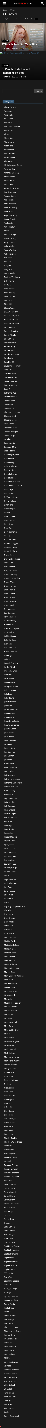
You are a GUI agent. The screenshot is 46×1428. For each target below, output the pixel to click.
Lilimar (7, 902)
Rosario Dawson (11, 1169)
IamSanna (8, 674)
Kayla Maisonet (10, 798)
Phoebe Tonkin (10, 1138)
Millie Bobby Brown (12, 1030)
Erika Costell (9, 605)
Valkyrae (7, 1366)
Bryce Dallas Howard (12, 366)
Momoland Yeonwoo (13, 1061)
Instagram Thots (11, 686)
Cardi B (7, 389)
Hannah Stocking (11, 663)
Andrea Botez (9, 196)
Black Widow (9, 308)
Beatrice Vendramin (12, 277)
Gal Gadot (8, 644)
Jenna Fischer (9, 713)
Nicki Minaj (8, 1091)
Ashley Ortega (10, 234)
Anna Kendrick (10, 203)
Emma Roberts (10, 593)
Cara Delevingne (11, 385)
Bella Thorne (9, 296)
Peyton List (8, 1134)
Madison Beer (10, 952)
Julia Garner (9, 756)
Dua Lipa (8, 535)
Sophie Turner (10, 1269)
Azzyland (7, 265)
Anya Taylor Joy (10, 215)
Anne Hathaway (10, 207)
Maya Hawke (9, 987)
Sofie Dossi (9, 1238)
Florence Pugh (10, 624)
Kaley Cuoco (9, 763)
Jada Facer (8, 694)
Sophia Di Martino (11, 1250)
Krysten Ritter (9, 840)
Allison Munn (9, 157)
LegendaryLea (10, 879)
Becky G (7, 285)
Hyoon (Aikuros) (10, 671)
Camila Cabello (10, 373)
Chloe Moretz (9, 408)
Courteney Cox (10, 443)
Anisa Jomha (9, 200)
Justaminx (8, 759)
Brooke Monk (9, 350)
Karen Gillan (9, 771)
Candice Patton (10, 381)
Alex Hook (8, 122)
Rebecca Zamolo (11, 1157)
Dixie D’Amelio (10, 520)
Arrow (6, 230)
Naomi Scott (9, 1072)
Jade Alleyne (9, 698)
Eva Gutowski (9, 613)
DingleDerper (9, 508)
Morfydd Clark (10, 1068)
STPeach (5, 41)
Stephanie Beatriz (11, 1281)
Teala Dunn (9, 1308)
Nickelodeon (9, 1088)
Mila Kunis (8, 1018)
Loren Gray (8, 925)
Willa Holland (9, 1385)
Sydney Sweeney (11, 1296)
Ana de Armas (10, 192)
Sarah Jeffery (9, 1200)
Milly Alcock (9, 1037)
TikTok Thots (9, 1335)
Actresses (19, 19)
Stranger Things (10, 1288)
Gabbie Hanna (10, 636)
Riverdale (8, 1161)
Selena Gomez (10, 1207)
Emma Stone (9, 597)
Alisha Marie (9, 142)
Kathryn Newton (11, 786)
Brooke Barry (9, 346)
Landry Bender (10, 852)
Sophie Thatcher (11, 1265)
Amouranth (8, 184)
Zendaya (7, 1400)
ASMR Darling (9, 238)
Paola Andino (9, 1122)
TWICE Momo (10, 1346)
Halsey (7, 659)
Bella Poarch (9, 288)
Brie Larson (9, 339)
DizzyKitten (8, 524)
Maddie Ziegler (10, 941)
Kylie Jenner (9, 844)
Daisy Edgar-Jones (11, 454)
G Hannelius (9, 632)
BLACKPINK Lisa (11, 319)
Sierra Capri (9, 1211)
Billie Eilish (8, 304)
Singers (7, 1215)
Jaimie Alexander (11, 709)
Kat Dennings (9, 775)
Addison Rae (29, 19)
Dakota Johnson (11, 466)
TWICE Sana (9, 1350)
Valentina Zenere (11, 1362)
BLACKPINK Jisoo (11, 315)
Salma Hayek (9, 1188)
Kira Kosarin (9, 821)
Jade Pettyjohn (10, 701)
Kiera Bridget (9, 810)
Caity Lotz (8, 369)
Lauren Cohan (10, 864)
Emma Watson (10, 601)
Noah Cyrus (9, 1099)
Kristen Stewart (10, 837)
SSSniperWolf (9, 1273)
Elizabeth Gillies (10, 547)
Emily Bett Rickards (12, 559)
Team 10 (8, 1312)
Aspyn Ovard (9, 242)
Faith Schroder (10, 617)
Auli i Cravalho (10, 254)
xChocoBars (9, 1393)
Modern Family (10, 1049)
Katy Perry (8, 794)
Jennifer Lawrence (11, 725)
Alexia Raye (9, 130)
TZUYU (7, 1358)
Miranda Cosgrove (11, 1041)
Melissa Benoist (10, 1006)
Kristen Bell (8, 833)
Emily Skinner (9, 566)
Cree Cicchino (9, 451)
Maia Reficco (9, 960)
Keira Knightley (10, 802)
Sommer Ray (9, 1242)
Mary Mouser (9, 979)
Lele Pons (8, 887)
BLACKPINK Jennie (12, 312)
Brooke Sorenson (11, 354)
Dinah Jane (8, 505)
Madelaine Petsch (11, 945)
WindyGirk (8, 1389)
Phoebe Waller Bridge (13, 1142)
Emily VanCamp (10, 570)
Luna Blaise (9, 933)
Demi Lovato (9, 493)
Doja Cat (8, 528)
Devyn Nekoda (10, 501)
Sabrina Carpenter (11, 1176)
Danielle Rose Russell (13, 485)
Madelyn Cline (10, 949)
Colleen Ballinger (11, 431)
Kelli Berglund (9, 806)
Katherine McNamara (13, 783)
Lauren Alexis (9, 860)
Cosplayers (8, 439)
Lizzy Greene (9, 918)
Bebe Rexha (9, 281)
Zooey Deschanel (11, 1416)
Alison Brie (8, 146)
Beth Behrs (8, 300)
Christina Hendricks (12, 412)
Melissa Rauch (10, 1014)
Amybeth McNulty (11, 188)
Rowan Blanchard (11, 1173)
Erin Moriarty (9, 609)
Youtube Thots (10, 1396)
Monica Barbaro (11, 1064)
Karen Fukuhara (10, 767)
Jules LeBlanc (9, 748)
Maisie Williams (10, 964)
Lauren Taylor (10, 871)
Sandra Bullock (10, 1192)
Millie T (7, 1034)
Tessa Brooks (10, 1315)
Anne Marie (9, 211)
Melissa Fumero (10, 1010)
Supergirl (7, 1292)
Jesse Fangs (9, 732)
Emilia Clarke (9, 555)
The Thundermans (11, 1327)
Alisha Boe (8, 138)
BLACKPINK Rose (11, 323)
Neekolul (7, 1084)
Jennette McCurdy (11, 721)
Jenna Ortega (9, 717)
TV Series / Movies (11, 1339)
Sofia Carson (9, 1227)
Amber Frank (9, 176)
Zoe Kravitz (9, 1404)
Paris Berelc (9, 1126)
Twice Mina (9, 1342)
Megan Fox (8, 999)
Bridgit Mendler (10, 335)
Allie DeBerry (9, 153)
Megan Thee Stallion (12, 1003)
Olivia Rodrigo (10, 1118)
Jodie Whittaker (10, 740)
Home (5, 10)
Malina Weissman (11, 968)
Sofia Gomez (9, 1230)
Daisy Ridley (9, 462)
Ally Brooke (9, 161)
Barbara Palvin (10, 273)
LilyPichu (7, 910)
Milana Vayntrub (10, 1022)
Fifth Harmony (10, 620)
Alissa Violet (9, 149)
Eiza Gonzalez (10, 539)
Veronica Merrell (11, 1377)
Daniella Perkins (10, 474)
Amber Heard (9, 180)
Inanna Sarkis (9, 682)
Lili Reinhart (9, 898)
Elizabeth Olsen (10, 551)
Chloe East (8, 404)
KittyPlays (8, 825)
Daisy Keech (9, 458)
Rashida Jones (10, 1153)
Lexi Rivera (8, 895)
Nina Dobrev (9, 1095)
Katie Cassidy (9, 790)
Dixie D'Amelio (10, 516)
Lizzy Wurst (9, 922)
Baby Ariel (8, 269)
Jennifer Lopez (10, 729)
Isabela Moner (10, 690)
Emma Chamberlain (12, 578)
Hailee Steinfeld (10, 651)
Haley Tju (8, 655)
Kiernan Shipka (10, 813)
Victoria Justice (10, 1381)
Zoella (6, 1412)
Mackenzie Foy (10, 937)
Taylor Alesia (9, 1304)
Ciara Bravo (9, 424)
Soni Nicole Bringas (12, 1246)
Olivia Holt (8, 1115)
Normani (7, 1103)
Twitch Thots (9, 1354)
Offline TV (8, 1107)
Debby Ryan (9, 489)
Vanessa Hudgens (11, 1369)
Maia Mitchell (9, 956)
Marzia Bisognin (10, 983)
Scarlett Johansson (12, 1203)
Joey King (8, 744)
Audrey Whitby (10, 250)
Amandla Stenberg (11, 173)
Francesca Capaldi (11, 628)
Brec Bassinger (10, 327)
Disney (7, 512)
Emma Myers (9, 590)
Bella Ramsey (9, 292)
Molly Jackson (9, 1053)
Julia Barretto (9, 752)
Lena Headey (9, 891)
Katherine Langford (12, 779)
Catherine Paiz (10, 393)
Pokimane (8, 1145)
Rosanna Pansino (11, 1165)
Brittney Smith (10, 342)
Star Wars (8, 1277)
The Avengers (9, 1319)
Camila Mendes (10, 377)
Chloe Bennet (9, 400)
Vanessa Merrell (10, 1373)
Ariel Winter (9, 223)
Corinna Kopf (9, 435)
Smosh (7, 1223)
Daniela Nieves (10, 470)
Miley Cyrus (9, 1026)
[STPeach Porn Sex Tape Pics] (23, 43)
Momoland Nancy (11, 1057)
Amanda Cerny (10, 169)
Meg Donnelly (10, 995)
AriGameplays (9, 227)
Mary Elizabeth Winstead (14, 976)
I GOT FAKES (6, 49)
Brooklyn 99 (9, 362)
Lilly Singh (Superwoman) (14, 906)
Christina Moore (10, 420)
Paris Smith (8, 1130)
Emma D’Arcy (9, 582)
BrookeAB (8, 358)
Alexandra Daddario (12, 126)
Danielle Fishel (10, 478)
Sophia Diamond (11, 1254)
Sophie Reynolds (11, 1261)
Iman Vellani (9, 678)
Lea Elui (7, 875)
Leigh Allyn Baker (11, 883)
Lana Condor (9, 848)
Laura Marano (10, 856)
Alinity (6, 134)
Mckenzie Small (10, 991)
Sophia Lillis (9, 1257)
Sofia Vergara (9, 1234)
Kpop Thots (9, 829)
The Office (8, 1323)
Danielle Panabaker (12, 481)
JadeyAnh (8, 705)
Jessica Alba (9, 736)
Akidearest (8, 118)
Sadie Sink (8, 1180)
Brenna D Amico (11, 331)
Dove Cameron (10, 532)
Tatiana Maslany (11, 1300)
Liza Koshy (8, 914)
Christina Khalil (10, 416)
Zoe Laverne (9, 1408)
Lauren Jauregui (10, 868)
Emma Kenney (10, 586)
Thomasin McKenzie (12, 1331)
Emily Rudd (8, 562)
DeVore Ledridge (11, 497)
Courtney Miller (10, 447)
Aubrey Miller (9, 246)
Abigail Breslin (8, 19)
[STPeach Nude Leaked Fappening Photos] (23, 72)
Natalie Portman (11, 1080)
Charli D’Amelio (10, 396)
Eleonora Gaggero (11, 543)
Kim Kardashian (10, 817)
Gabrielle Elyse (10, 640)
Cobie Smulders (10, 427)
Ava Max (7, 261)
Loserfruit (8, 929)
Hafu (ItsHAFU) (10, 647)
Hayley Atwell (9, 667)
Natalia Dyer (9, 1076)
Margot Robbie (10, 972)
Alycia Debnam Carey (13, 165)
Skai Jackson (9, 1219)
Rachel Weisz (9, 1149)
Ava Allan (8, 257)
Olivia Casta (9, 1111)
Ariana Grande (10, 219)
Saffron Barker (10, 1184)
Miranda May (9, 1045)
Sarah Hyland (9, 1196)
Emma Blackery (10, 574)
